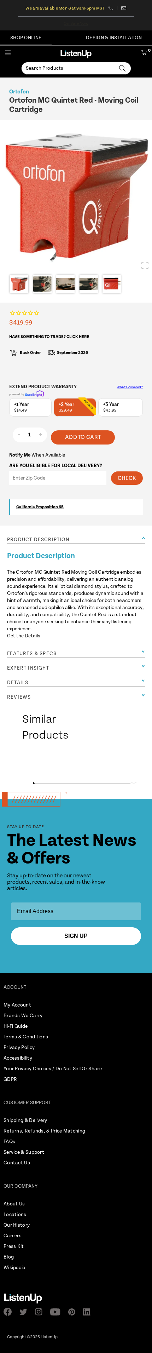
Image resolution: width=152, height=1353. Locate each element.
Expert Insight (28, 668)
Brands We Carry (23, 1016)
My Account (17, 1005)
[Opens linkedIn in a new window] (89, 1311)
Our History (17, 1225)
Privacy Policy (19, 1047)
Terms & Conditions (26, 1037)
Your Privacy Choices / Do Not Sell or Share (53, 1069)
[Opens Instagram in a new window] (41, 1311)
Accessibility (18, 1058)
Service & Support (24, 1152)
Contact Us (17, 1163)
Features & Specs (32, 654)
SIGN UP (76, 936)
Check (127, 478)
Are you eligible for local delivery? (55, 466)
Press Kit (14, 1246)
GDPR (10, 1079)
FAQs (9, 1142)
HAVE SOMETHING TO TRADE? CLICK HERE (49, 336)
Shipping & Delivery (25, 1120)
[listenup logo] (76, 54)
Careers (13, 1236)
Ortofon (19, 91)
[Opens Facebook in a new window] (10, 1312)
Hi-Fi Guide (16, 1026)
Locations (15, 1214)
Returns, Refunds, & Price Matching (44, 1131)
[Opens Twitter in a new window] (25, 1312)
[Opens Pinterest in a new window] (74, 1311)
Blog (9, 1257)
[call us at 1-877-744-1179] (113, 8)
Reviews (19, 697)
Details (17, 683)
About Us (14, 1204)
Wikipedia (15, 1268)
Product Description (38, 540)
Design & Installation (114, 38)
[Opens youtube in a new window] (57, 1311)
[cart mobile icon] (144, 53)
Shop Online (25, 38)
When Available (37, 455)
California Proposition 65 (40, 507)
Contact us (124, 8)
